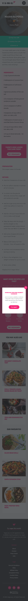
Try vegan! (14, 307)
